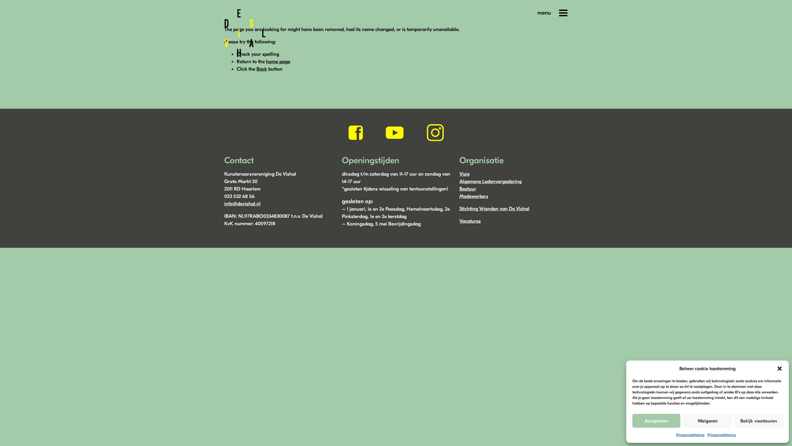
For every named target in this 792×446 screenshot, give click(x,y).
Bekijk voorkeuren (758, 421)
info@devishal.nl (242, 204)
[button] (780, 368)
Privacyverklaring (690, 435)
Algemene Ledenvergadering (490, 181)
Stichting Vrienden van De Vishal (494, 209)
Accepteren (656, 421)
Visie (464, 174)
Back (261, 69)
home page (278, 61)
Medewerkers (473, 196)
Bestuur (467, 189)
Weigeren (707, 421)
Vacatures (470, 221)
